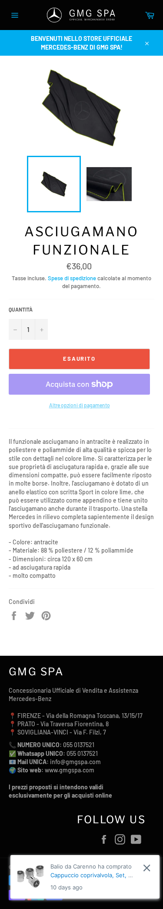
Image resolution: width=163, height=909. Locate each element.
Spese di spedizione (72, 278)
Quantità (21, 309)
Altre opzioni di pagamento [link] (79, 405)
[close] (147, 868)
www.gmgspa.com (69, 770)
